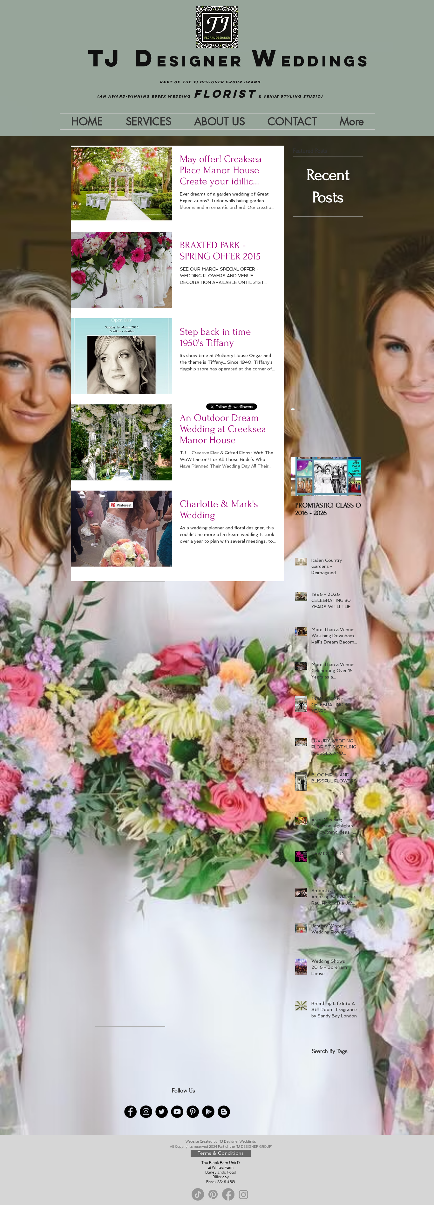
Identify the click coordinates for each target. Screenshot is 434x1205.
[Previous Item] (301, 477)
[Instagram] (146, 1111)
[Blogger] (224, 1111)
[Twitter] (161, 1111)
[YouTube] (177, 1111)
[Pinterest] (192, 1111)
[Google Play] (208, 1111)
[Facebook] (130, 1111)
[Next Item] (351, 477)
